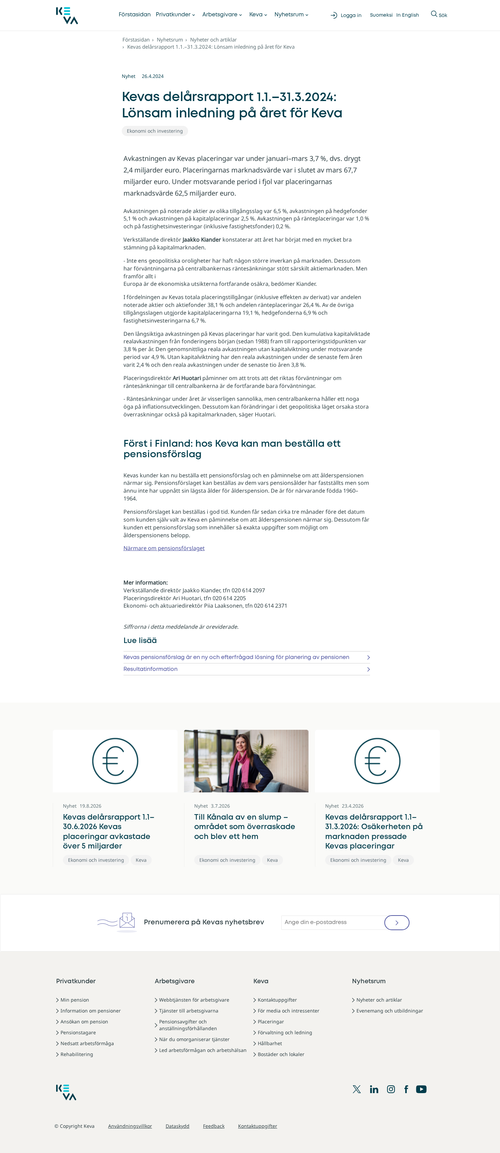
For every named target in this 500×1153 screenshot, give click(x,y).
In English (407, 15)
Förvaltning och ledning (285, 1032)
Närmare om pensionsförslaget (164, 548)
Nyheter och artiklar (213, 39)
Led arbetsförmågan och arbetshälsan (203, 1050)
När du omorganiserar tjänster (194, 1039)
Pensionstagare (78, 1032)
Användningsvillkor (130, 1126)
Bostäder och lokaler (281, 1054)
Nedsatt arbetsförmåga (87, 1043)
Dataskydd (177, 1126)
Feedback (213, 1126)
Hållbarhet (270, 1043)
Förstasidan (135, 14)
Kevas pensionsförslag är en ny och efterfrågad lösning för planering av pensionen (236, 657)
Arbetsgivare (219, 14)
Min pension (75, 999)
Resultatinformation (150, 669)
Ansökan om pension (84, 1021)
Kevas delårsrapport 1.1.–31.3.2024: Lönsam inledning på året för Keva (211, 46)
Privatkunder (173, 14)
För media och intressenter (288, 1010)
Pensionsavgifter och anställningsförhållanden (188, 1025)
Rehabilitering (77, 1054)
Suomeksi (381, 15)
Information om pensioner (91, 1010)
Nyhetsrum (289, 14)
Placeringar (271, 1021)
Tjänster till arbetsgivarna (188, 1010)
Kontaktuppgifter (277, 999)
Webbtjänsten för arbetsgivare (194, 999)
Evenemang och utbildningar (389, 1010)
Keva (256, 14)
